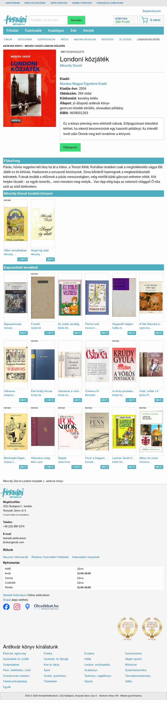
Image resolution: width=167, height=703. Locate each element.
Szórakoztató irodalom (16, 675)
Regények (107, 39)
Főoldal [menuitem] (12, 30)
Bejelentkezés (152, 11)
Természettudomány (15, 681)
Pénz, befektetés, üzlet (17, 670)
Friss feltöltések (35, 3)
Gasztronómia (133, 653)
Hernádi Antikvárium (15, 595)
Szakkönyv (91, 670)
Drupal (7, 599)
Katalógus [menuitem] (56, 30)
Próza (64, 39)
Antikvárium (12, 3)
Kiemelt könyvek (82, 3)
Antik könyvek (59, 3)
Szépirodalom (46, 39)
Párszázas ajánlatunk (110, 3)
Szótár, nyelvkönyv (55, 675)
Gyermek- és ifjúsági (56, 658)
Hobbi (87, 658)
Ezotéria (89, 653)
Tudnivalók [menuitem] (33, 30)
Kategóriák (25, 39)
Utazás (88, 681)
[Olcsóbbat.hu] (46, 607)
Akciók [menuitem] (88, 30)
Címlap (8, 39)
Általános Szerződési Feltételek (50, 557)
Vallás (128, 681)
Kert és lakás (51, 664)
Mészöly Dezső (71, 65)
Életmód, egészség (14, 653)
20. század (125, 39)
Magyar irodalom (85, 39)
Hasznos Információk (15, 557)
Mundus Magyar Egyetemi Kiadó (83, 83)
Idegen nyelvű (133, 658)
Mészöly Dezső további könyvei (28, 193)
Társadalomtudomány (138, 675)
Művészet (131, 664)
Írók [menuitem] (74, 30)
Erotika (48, 653)
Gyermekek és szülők (16, 658)
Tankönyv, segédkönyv (97, 675)
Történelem (50, 681)
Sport (47, 670)
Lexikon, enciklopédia (97, 664)
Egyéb (7, 687)
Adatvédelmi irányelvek (86, 557)
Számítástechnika (135, 670)
